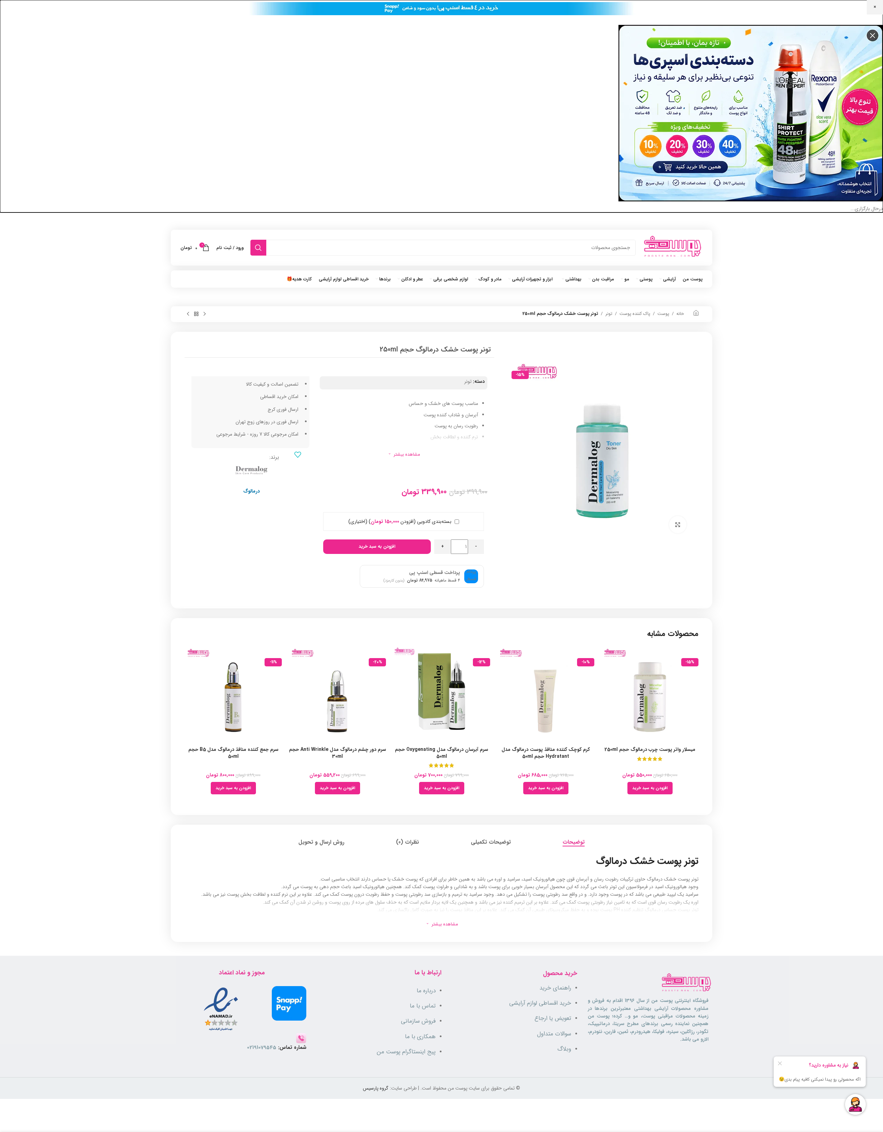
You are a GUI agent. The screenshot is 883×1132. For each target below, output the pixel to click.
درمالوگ (251, 491)
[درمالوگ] (251, 470)
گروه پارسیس (375, 1088)
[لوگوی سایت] (673, 247)
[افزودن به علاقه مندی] (297, 454)
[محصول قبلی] (204, 314)
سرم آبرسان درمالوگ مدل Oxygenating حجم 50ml (441, 753)
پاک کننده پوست (634, 313)
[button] (650, 788)
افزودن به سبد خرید (377, 546)
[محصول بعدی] (188, 314)
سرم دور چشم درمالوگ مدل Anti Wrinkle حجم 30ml (337, 753)
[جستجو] (258, 248)
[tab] (574, 842)
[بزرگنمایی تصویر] (677, 524)
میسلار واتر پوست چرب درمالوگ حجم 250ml (650, 749)
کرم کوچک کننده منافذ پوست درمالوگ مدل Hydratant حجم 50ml (546, 753)
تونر (608, 313)
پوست (663, 313)
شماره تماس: (276, 1047)
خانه (680, 313)
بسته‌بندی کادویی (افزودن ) (400, 521)
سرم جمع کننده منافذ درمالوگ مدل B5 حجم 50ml (233, 753)
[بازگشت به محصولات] (196, 314)
